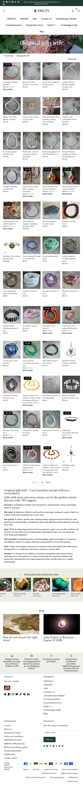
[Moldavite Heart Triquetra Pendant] (71, 350)
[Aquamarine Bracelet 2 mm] (51, 419)
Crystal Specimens (14, 25)
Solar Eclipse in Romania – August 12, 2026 (60, 639)
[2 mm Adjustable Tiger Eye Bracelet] (12, 280)
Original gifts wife (22, 56)
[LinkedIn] (4, 4)
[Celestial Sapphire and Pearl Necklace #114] (51, 141)
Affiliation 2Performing (14, 744)
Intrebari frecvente (12, 733)
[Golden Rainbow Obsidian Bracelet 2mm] (71, 245)
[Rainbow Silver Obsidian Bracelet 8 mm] (12, 315)
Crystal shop (8, 56)
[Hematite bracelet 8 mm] (12, 454)
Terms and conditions (13, 736)
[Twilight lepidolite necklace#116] (12, 175)
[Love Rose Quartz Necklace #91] (12, 141)
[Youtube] (12, 2)
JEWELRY (24, 19)
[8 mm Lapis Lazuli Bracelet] (12, 350)
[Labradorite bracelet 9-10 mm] (31, 419)
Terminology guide (12, 751)
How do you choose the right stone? (20, 639)
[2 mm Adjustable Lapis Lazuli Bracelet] (31, 245)
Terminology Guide (69, 25)
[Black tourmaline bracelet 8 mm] (51, 210)
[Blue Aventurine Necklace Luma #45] (31, 71)
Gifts (35, 19)
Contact (7, 726)
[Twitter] (4, 2)
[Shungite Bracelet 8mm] (71, 210)
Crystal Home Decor (34, 25)
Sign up (49, 739)
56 (42, 482)
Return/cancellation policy (16, 747)
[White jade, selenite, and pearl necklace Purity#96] (31, 141)
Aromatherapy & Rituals (66, 19)
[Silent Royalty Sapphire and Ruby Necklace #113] (31, 210)
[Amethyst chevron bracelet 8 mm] (12, 384)
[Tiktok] (15, 2)
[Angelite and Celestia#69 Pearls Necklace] (71, 106)
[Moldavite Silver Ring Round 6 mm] (12, 245)
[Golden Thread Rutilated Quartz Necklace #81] (71, 71)
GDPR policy (10, 754)
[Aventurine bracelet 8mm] (51, 245)
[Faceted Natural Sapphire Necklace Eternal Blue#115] (71, 141)
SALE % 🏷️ (52, 25)
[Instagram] (9, 2)
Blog (41, 31)
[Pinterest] (18, 2)
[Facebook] (6, 2)
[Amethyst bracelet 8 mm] (51, 280)
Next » (49, 482)
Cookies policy (10, 758)
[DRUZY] (41, 10)
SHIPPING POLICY (13, 740)
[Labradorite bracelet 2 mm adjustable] (51, 384)
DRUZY (7, 765)
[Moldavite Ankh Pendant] (71, 454)
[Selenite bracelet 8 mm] (31, 280)
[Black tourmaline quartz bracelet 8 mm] (71, 384)
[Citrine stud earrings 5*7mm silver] (31, 106)
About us (8, 729)
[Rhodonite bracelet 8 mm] (71, 280)
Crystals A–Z (46, 19)
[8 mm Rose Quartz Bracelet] (31, 315)
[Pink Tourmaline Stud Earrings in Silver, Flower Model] (51, 106)
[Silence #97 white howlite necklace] (12, 106)
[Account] (72, 11)
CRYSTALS (11, 19)
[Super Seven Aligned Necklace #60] (51, 71)
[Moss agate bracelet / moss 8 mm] (51, 350)
